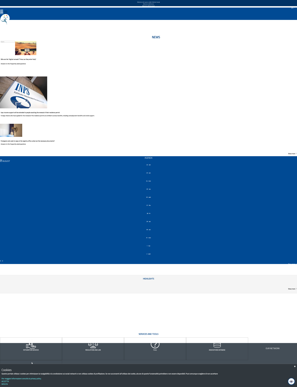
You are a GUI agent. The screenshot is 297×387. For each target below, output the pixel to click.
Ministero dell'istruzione (148, 6)
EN (292, 8)
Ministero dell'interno (148, 4)
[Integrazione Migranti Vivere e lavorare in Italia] (5, 19)
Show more (292, 153)
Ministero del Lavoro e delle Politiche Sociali (148, 2)
